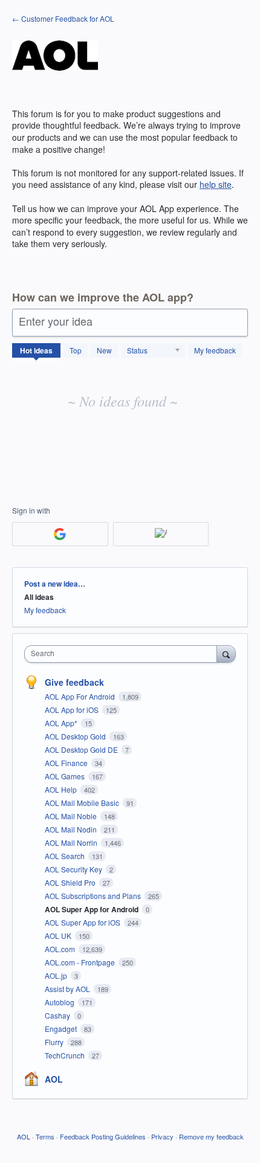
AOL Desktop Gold (76, 736)
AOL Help (62, 789)
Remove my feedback (211, 1136)
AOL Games (65, 776)
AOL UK (59, 935)
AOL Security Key (74, 869)
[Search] (226, 653)
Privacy (162, 1136)
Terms (45, 1136)
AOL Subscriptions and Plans (94, 896)
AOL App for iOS (72, 709)
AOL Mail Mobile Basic (83, 802)
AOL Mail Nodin (72, 829)
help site (216, 184)
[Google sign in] (60, 534)
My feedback (215, 350)
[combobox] (123, 654)
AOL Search (65, 856)
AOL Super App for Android (92, 909)
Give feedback (74, 682)
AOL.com (61, 949)
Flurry (55, 1042)
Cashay (58, 1015)
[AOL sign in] (161, 534)
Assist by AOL (68, 989)
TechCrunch (65, 1055)
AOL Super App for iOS (83, 922)
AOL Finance (67, 763)
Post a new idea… (54, 583)
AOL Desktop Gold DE (82, 749)
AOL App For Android (81, 696)
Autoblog (60, 1002)
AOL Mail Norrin (72, 842)
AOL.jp (57, 975)
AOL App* (62, 723)
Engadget (62, 1028)
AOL (54, 1079)
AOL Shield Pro (71, 882)
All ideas (39, 596)
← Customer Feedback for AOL (63, 18)
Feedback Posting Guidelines (103, 1136)
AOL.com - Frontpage (81, 962)
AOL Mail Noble (72, 816)
